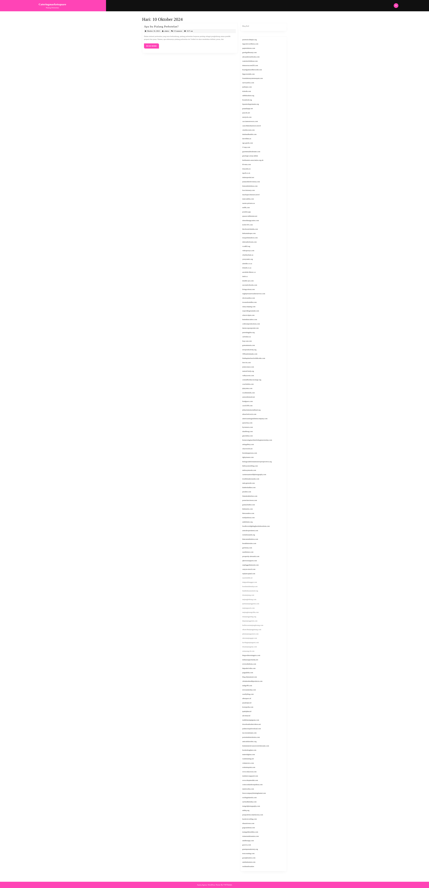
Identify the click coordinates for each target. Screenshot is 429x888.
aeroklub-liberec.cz (249, 272)
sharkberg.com (247, 431)
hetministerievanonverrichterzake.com (255, 746)
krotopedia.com (247, 707)
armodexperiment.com (250, 530)
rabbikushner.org (248, 95)
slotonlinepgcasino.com (250, 220)
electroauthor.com (248, 298)
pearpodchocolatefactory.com (252, 815)
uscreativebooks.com (249, 285)
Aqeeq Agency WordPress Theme (208, 885)
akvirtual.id (246, 716)
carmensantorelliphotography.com (254, 474)
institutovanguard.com (250, 776)
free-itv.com (246, 362)
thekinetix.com (247, 509)
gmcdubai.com (247, 436)
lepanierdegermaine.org (250, 104)
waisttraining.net (248, 759)
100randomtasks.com (249, 354)
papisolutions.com (248, 48)
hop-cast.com (247, 341)
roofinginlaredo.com (249, 797)
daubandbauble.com (249, 134)
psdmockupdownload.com (251, 729)
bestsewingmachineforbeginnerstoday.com (257, 440)
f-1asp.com (246, 147)
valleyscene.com (248, 375)
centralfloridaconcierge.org (251, 380)
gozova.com (246, 845)
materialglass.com (248, 754)
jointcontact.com (248, 367)
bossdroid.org (247, 100)
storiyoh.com (246, 117)
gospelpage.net (247, 108)
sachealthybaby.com (249, 802)
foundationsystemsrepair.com (252, 78)
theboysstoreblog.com (250, 466)
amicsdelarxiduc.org (249, 741)
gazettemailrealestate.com (251, 151)
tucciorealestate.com (249, 733)
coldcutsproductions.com (251, 324)
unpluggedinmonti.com (250, 565)
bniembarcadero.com (249, 319)
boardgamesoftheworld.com (252, 70)
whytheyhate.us (247, 255)
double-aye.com (248, 281)
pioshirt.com (246, 492)
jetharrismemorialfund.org (251, 410)
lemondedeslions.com (250, 186)
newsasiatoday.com (249, 690)
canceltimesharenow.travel (251, 126)
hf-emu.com (246, 164)
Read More (152, 47)
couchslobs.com (248, 384)
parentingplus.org (248, 332)
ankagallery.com (248, 444)
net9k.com (246, 207)
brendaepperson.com (249, 453)
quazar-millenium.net (249, 216)
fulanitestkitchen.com (249, 496)
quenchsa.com (247, 423)
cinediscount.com (248, 130)
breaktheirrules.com (249, 543)
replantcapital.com (248, 573)
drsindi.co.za (246, 268)
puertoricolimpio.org (249, 39)
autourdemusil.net (248, 397)
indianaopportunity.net (250, 660)
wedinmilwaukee (248, 866)
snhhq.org (245, 810)
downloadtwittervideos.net (251, 724)
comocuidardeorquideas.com (252, 784)
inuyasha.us (246, 169)
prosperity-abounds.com (250, 556)
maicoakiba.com (248, 199)
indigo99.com (247, 685)
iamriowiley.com (248, 789)
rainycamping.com (248, 306)
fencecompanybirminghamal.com (254, 793)
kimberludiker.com (249, 487)
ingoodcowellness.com (250, 44)
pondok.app (246, 212)
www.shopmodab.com (250, 780)
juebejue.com (247, 87)
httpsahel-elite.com (249, 668)
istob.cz (245, 276)
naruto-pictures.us (248, 203)
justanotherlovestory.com (251, 182)
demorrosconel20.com (250, 65)
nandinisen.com (247, 552)
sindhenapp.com (248, 840)
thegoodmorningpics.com (251, 655)
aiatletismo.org (247, 522)
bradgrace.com (247, 401)
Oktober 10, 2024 (153, 31)
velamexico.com (248, 763)
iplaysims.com (247, 388)
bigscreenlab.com (248, 74)
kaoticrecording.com (249, 819)
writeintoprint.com (248, 767)
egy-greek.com (247, 143)
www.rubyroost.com (249, 772)
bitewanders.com (248, 513)
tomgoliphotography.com (251, 806)
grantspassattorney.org (250, 849)
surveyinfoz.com (248, 83)
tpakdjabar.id (246, 711)
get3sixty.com (247, 548)
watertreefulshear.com (250, 61)
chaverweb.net (247, 449)
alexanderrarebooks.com (251, 57)
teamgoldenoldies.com (250, 832)
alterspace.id (246, 698)
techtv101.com (247, 225)
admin (166, 31)
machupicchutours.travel (251, 195)
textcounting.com (248, 853)
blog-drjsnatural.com (249, 677)
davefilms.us (246, 138)
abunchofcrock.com (249, 414)
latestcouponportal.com (250, 328)
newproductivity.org (249, 350)
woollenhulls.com (248, 393)
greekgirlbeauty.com (249, 52)
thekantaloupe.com (249, 233)
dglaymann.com (248, 457)
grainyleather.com (248, 505)
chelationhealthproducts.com (252, 681)
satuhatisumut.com (248, 862)
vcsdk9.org (246, 246)
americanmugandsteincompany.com (254, 418)
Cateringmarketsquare (52, 4)
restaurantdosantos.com (250, 836)
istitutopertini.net (248, 177)
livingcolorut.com (248, 289)
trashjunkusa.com (248, 517)
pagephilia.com (247, 672)
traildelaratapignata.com (250, 720)
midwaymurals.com (249, 470)
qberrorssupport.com (249, 561)
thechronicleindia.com (250, 229)
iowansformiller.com (249, 302)
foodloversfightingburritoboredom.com (256, 526)
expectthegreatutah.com (250, 311)
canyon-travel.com (248, 569)
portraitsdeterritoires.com (251, 737)
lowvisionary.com (248, 190)
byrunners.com (247, 427)
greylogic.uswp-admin (250, 156)
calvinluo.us (246, 337)
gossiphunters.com (248, 858)
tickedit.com (246, 91)
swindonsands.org (248, 535)
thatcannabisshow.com (250, 539)
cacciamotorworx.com (250, 121)
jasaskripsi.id (246, 703)
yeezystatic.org (247, 259)
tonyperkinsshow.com (250, 238)
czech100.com (247, 405)
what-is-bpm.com (248, 315)
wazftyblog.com (248, 694)
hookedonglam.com (249, 750)
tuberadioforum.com (249, 242)
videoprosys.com (248, 250)
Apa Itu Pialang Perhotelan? (161, 26)
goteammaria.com (248, 345)
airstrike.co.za (247, 263)
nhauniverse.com (248, 823)
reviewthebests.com (249, 664)
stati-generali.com (248, 483)
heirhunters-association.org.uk (252, 160)
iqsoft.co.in (246, 173)
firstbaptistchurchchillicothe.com (253, 358)
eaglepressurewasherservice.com (253, 294)
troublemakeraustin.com (250, 479)
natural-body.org (248, 371)
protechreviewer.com (249, 500)
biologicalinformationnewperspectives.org (257, 462)
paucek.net (246, 113)
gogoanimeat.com (248, 827)
